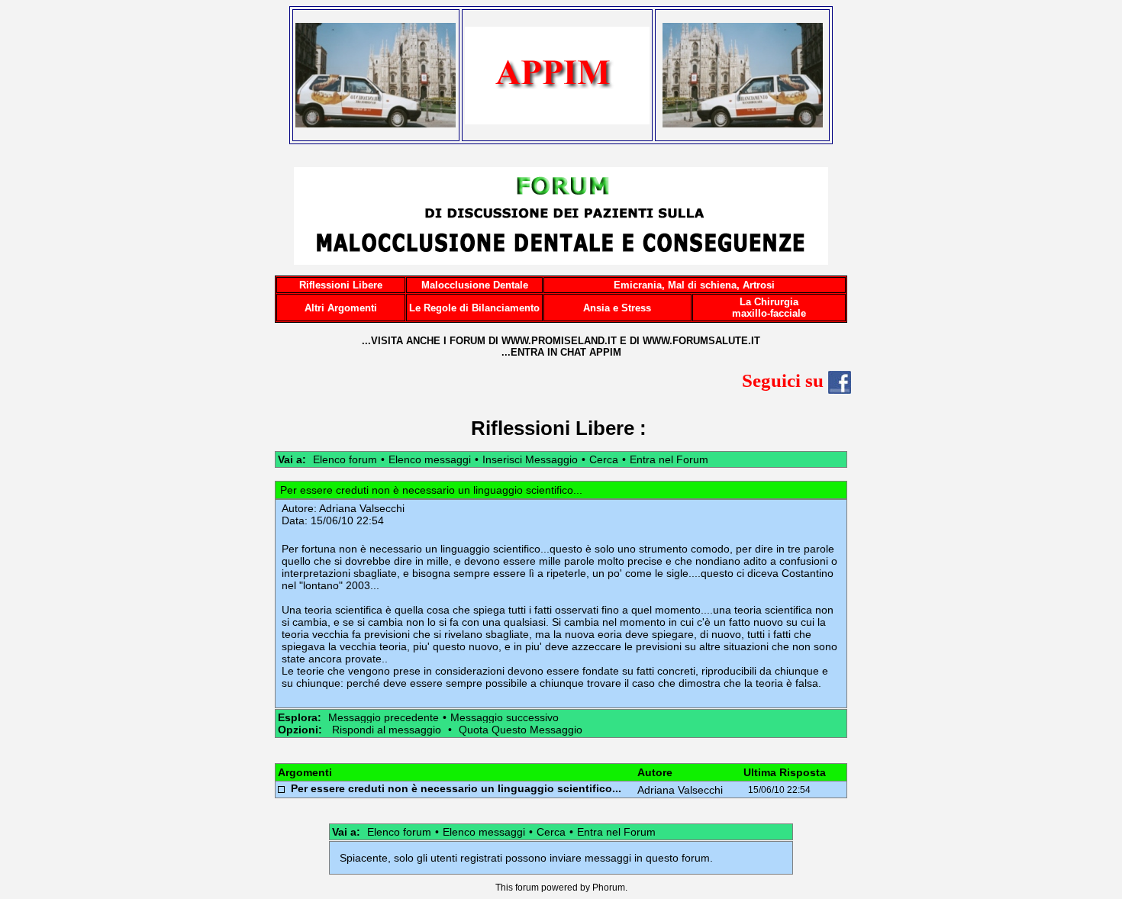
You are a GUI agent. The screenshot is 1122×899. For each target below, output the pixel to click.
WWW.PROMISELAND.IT (559, 340)
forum (527, 887)
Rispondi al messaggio (386, 729)
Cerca (603, 459)
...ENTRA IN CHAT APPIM (561, 352)
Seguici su (785, 380)
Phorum (608, 887)
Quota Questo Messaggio (520, 729)
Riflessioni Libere (552, 428)
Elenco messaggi (430, 459)
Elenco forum (345, 459)
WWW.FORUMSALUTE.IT (701, 340)
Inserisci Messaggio (530, 459)
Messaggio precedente (383, 717)
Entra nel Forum (669, 459)
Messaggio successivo (504, 717)
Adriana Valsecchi (362, 508)
